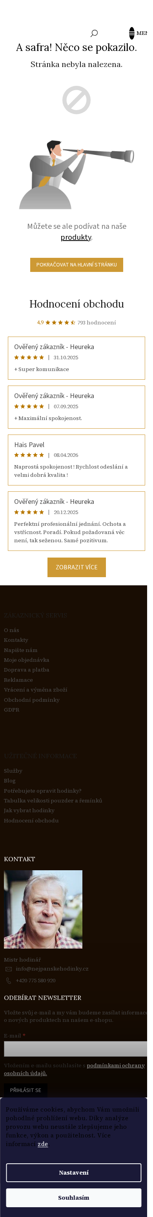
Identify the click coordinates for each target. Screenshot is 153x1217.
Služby (13, 771)
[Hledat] (94, 33)
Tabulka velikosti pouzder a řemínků (53, 800)
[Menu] (135, 33)
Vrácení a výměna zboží (35, 690)
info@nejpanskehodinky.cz (52, 969)
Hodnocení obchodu (76, 303)
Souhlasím (73, 1197)
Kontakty (16, 640)
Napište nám (21, 650)
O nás (11, 630)
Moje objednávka (26, 660)
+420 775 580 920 (35, 980)
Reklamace (18, 680)
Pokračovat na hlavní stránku (76, 265)
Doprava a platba (26, 670)
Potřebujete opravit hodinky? (43, 791)
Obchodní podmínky (32, 700)
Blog (10, 780)
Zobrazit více (77, 567)
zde (43, 1144)
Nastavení (74, 1172)
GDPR (11, 710)
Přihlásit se (25, 1090)
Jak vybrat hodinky (29, 810)
